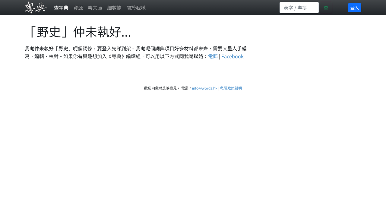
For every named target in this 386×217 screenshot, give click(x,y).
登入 (354, 8)
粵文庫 (95, 7)
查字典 (61, 7)
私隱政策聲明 (231, 87)
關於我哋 (136, 7)
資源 (78, 7)
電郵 (213, 56)
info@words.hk (204, 87)
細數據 (114, 7)
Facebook (232, 56)
